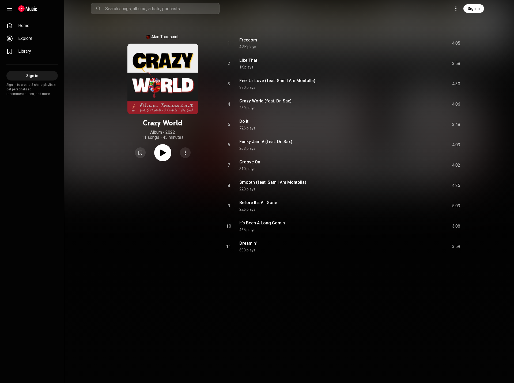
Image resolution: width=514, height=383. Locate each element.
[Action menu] (185, 152)
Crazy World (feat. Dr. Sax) (265, 101)
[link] (32, 25)
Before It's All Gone (258, 202)
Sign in (474, 8)
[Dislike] (426, 43)
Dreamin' (248, 243)
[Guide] (9, 8)
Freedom (248, 40)
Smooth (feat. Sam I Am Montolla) (272, 182)
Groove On (249, 161)
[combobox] (162, 8)
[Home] (27, 8)
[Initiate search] (98, 8)
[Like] (416, 43)
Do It (243, 121)
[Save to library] (140, 153)
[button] (140, 152)
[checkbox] (456, 43)
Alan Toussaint (165, 36)
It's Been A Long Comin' (262, 222)
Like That (248, 60)
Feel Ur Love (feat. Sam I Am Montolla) (277, 80)
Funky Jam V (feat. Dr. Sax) (265, 141)
